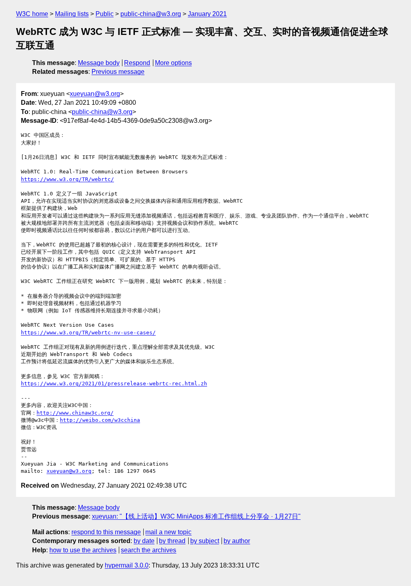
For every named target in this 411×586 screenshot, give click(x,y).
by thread (172, 540)
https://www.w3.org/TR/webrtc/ (67, 179)
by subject (204, 540)
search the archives (148, 550)
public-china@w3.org (150, 13)
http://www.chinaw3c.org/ (75, 413)
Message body (99, 62)
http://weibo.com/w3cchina (100, 420)
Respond (137, 62)
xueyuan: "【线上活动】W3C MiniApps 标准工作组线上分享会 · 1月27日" (196, 516)
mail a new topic (168, 532)
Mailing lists (72, 13)
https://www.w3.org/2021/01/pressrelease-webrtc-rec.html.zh (114, 383)
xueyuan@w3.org (95, 93)
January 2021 (207, 13)
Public (105, 13)
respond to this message (106, 532)
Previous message (118, 71)
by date (144, 540)
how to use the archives (82, 550)
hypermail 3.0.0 (127, 565)
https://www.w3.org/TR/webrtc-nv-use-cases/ (88, 333)
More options (173, 62)
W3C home (32, 13)
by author (237, 540)
